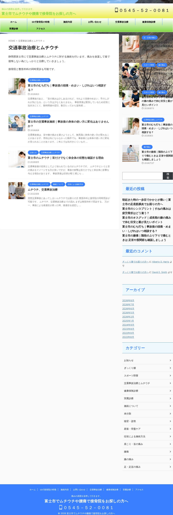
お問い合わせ (94, 21)
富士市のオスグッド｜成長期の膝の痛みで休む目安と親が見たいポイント (157, 101)
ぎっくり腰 (130, 367)
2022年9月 (128, 332)
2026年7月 (128, 304)
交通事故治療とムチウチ (137, 383)
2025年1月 (128, 320)
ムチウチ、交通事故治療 (43, 189)
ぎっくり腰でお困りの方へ (135, 261)
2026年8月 (128, 300)
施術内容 (67, 21)
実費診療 (13, 28)
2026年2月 (128, 316)
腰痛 (126, 451)
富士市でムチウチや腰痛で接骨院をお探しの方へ (39, 13)
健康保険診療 (148, 21)
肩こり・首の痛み (133, 443)
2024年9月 (128, 324)
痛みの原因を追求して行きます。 (87, 496)
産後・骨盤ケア (132, 428)
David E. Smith (159, 272)
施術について (131, 405)
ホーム (13, 21)
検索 (168, 175)
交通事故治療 (121, 21)
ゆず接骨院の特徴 (41, 21)
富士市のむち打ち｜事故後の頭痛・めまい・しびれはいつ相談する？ (157, 128)
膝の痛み (128, 459)
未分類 (127, 413)
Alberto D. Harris (160, 261)
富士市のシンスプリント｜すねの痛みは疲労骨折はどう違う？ (157, 73)
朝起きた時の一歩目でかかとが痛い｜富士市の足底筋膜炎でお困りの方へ (157, 46)
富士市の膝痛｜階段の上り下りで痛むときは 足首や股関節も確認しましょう (157, 155)
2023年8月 (128, 328)
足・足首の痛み (132, 466)
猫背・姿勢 (130, 421)
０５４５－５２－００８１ (144, 10)
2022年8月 (128, 337)
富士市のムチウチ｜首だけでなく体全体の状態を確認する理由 (66, 157)
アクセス (40, 28)
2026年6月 (128, 308)
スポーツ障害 (131, 375)
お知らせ (128, 360)
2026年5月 (128, 312)
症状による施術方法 (134, 436)
